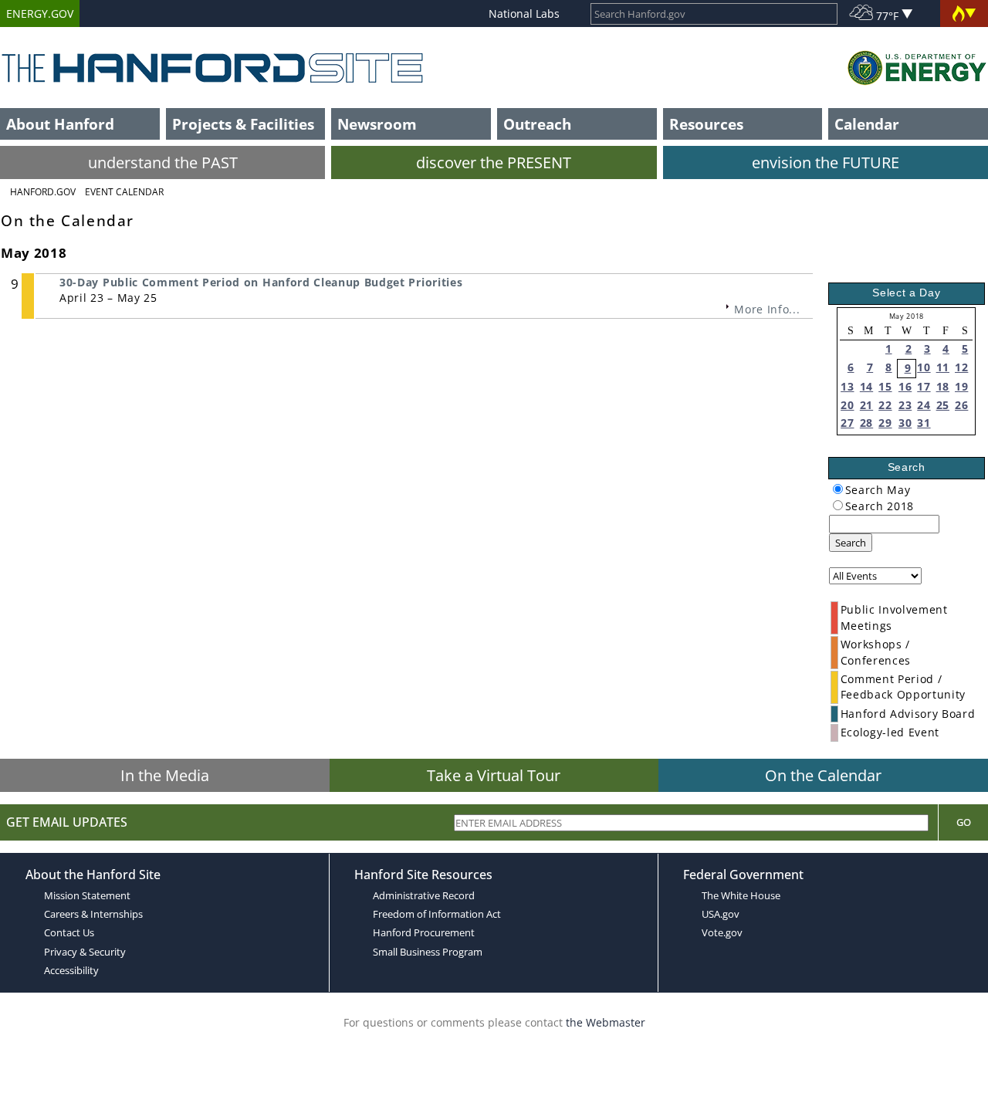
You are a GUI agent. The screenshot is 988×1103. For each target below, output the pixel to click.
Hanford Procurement (424, 932)
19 (961, 386)
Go (963, 822)
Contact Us (69, 932)
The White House (741, 895)
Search (850, 543)
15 (885, 386)
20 (847, 405)
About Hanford (60, 124)
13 (847, 386)
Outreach (537, 124)
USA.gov (720, 914)
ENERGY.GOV (39, 13)
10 (923, 367)
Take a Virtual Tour (493, 775)
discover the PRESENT (493, 162)
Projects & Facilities (243, 124)
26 (961, 405)
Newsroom (377, 124)
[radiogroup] (838, 489)
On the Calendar (823, 775)
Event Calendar (124, 191)
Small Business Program (427, 952)
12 (961, 367)
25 (942, 405)
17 (923, 386)
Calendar (866, 124)
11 (942, 367)
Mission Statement (87, 895)
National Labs (524, 13)
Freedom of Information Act (437, 914)
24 (923, 405)
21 (866, 405)
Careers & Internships (93, 914)
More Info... (767, 309)
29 (885, 422)
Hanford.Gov (43, 191)
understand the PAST (163, 162)
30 (905, 422)
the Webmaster (605, 1022)
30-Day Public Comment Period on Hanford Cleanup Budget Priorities (260, 282)
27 (847, 422)
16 (905, 386)
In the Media (164, 775)
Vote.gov (722, 932)
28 (866, 422)
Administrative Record (424, 895)
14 (866, 386)
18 (942, 386)
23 (905, 405)
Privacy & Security (85, 952)
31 (923, 422)
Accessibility (71, 970)
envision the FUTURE (825, 162)
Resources (706, 124)
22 (885, 405)
